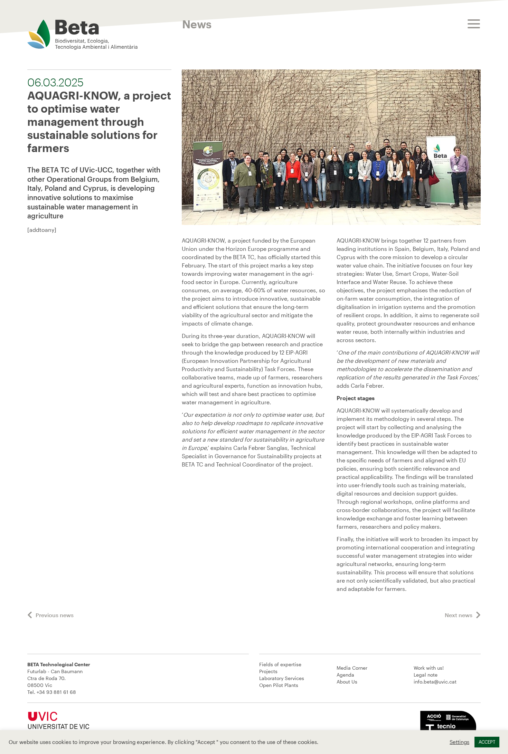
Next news (458, 615)
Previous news (55, 615)
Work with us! (429, 668)
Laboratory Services (281, 678)
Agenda (345, 675)
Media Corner (352, 668)
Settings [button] (459, 742)
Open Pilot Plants (278, 685)
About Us (347, 682)
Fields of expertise (280, 664)
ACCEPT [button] (487, 742)
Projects (268, 671)
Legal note (426, 675)
